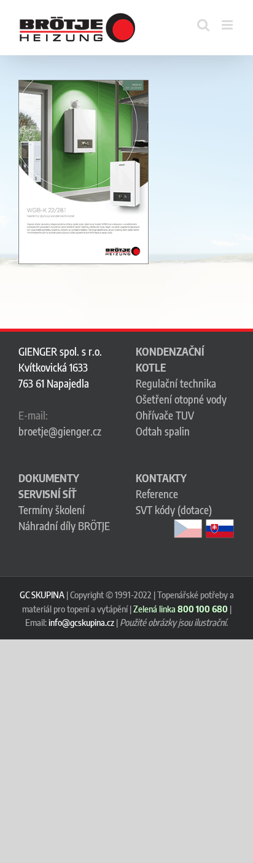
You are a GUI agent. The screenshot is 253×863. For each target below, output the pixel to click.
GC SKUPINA (42, 594)
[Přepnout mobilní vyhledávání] (203, 24)
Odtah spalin (163, 431)
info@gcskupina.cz (81, 622)
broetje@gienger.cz (59, 431)
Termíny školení (51, 510)
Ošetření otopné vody (181, 399)
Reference (157, 494)
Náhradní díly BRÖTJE (64, 526)
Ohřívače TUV (165, 415)
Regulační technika (176, 383)
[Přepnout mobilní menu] (228, 24)
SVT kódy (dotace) (174, 510)
